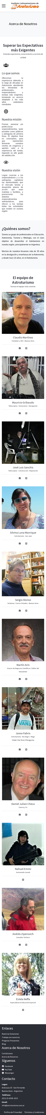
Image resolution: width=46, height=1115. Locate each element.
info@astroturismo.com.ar (13, 1105)
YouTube (8, 1069)
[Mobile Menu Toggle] (4, 6)
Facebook (9, 1066)
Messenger (9, 1073)
